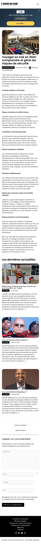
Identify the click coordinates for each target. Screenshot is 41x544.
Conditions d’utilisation (20, 519)
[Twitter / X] (25, 533)
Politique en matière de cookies (20, 523)
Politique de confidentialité (20, 525)
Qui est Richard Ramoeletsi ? (15, 340)
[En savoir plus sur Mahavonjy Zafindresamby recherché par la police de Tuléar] (20, 274)
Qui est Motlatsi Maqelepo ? (14, 392)
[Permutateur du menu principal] (38, 4)
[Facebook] (16, 533)
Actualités (8, 67)
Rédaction (20, 527)
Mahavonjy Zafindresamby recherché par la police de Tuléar (19, 287)
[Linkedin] (19, 533)
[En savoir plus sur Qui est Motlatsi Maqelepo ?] (20, 379)
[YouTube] (22, 533)
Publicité (21, 530)
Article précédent (20, 425)
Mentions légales (21, 521)
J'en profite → (20, 23)
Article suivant (20, 430)
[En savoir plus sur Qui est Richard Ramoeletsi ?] (20, 327)
